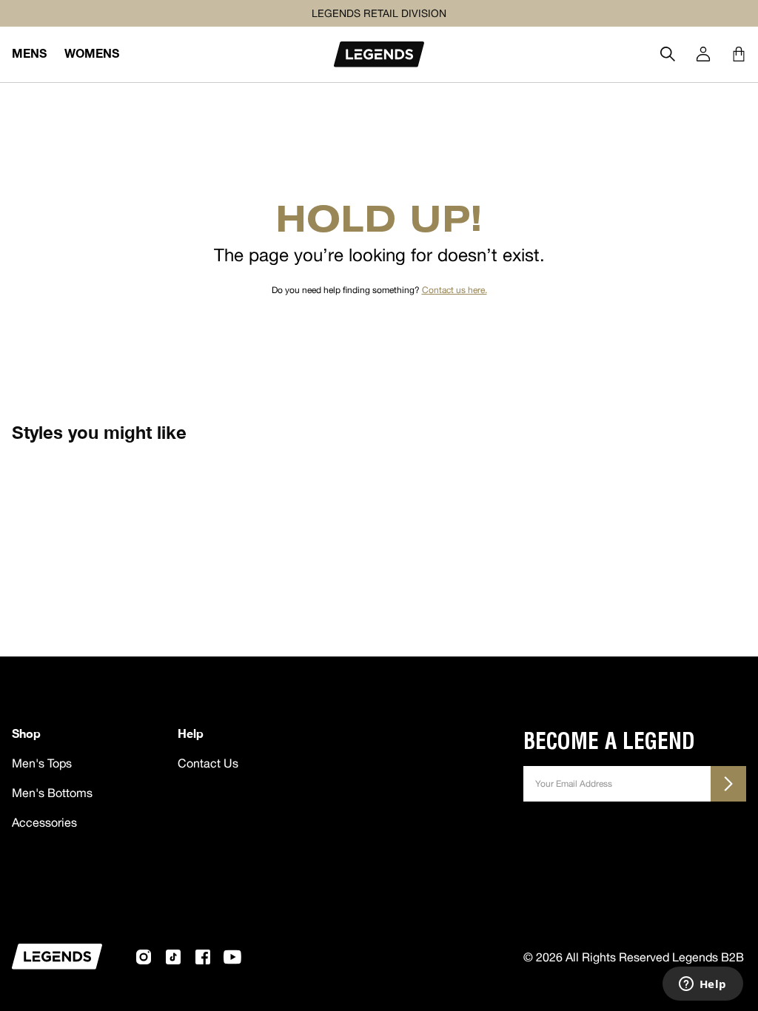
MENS (29, 53)
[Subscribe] (728, 784)
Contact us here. (454, 290)
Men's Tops (42, 763)
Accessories (44, 822)
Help (191, 733)
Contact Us (208, 763)
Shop (26, 733)
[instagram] (143, 957)
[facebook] (203, 957)
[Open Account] (703, 54)
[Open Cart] (738, 54)
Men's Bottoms (52, 792)
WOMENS (91, 53)
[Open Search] (667, 54)
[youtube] (232, 957)
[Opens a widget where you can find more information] (702, 985)
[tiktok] (173, 957)
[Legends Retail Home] (379, 54)
